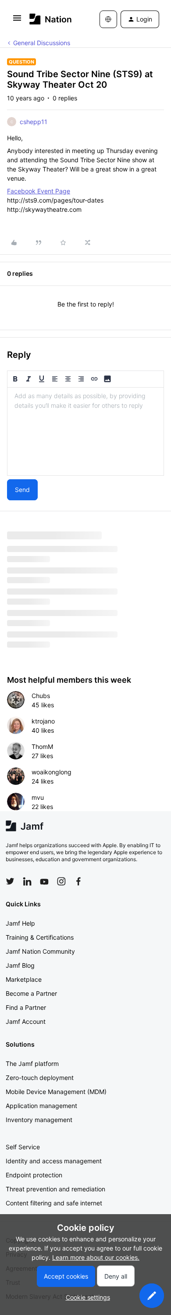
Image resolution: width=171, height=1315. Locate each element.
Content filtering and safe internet (54, 1203)
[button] (17, 21)
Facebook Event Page (38, 191)
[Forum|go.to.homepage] (50, 19)
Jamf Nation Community (40, 951)
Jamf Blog (20, 965)
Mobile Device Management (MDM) (56, 1091)
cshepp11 (33, 121)
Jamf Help (20, 923)
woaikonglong (51, 772)
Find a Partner (26, 1007)
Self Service (23, 1147)
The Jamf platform (32, 1063)
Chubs (41, 695)
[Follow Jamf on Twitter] (10, 881)
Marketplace (24, 979)
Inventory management (39, 1119)
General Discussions (41, 42)
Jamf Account (26, 1021)
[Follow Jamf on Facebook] (78, 881)
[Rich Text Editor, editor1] (85, 431)
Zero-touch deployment (40, 1077)
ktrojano (43, 721)
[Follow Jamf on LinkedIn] (27, 881)
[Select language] (108, 19)
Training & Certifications (40, 937)
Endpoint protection (34, 1175)
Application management (41, 1105)
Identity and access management (54, 1161)
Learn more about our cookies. (95, 1257)
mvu (38, 797)
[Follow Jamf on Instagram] (61, 881)
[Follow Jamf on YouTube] (44, 881)
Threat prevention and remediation (55, 1189)
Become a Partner (31, 993)
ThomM (42, 746)
